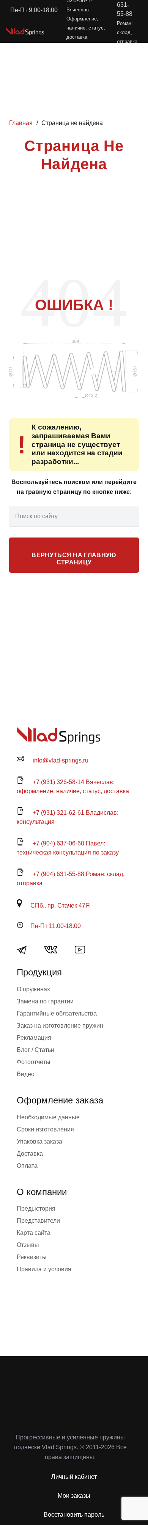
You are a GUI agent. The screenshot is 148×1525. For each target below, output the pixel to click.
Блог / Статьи (35, 1050)
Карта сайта (33, 1233)
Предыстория (36, 1208)
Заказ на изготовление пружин (60, 1025)
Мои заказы (74, 1495)
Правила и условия (44, 1269)
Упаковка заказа (39, 1141)
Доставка (30, 1153)
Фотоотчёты (33, 1062)
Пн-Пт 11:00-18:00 (55, 926)
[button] (91, 31)
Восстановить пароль (74, 1514)
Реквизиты (32, 1257)
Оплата (27, 1165)
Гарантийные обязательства (57, 1013)
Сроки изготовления (45, 1129)
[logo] (25, 31)
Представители (38, 1220)
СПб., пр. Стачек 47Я (60, 905)
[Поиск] (128, 516)
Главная (21, 123)
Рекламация (34, 1037)
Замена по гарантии (45, 1001)
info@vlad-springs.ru (60, 760)
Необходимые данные (48, 1117)
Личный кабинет (74, 1476)
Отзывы (28, 1245)
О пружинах (33, 989)
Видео (26, 1074)
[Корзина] (108, 31)
